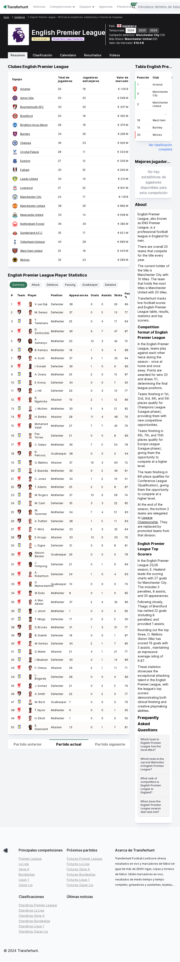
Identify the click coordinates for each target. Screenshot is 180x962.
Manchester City (147, 35)
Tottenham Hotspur (32, 241)
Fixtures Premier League (84, 858)
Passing (70, 284)
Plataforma (125, 6)
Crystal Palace (29, 151)
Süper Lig (25, 885)
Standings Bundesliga (34, 921)
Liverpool (26, 187)
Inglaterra (129, 26)
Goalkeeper (90, 284)
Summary (18, 284)
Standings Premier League (38, 905)
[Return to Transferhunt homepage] (16, 7)
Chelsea (25, 143)
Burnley (25, 134)
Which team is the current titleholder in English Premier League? (152, 764)
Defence (52, 284)
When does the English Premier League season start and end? (150, 807)
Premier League (30, 858)
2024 (153, 30)
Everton (25, 160)
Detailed (110, 284)
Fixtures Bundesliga (81, 874)
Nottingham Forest (32, 223)
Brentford (26, 116)
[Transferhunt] (9, 850)
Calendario (68, 55)
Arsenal (25, 89)
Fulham (24, 169)
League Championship (74, 39)
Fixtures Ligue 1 (78, 880)
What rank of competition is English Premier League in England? (150, 785)
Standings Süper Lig (33, 931)
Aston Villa (27, 98)
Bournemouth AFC (32, 107)
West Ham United (31, 250)
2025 (142, 30)
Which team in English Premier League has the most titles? (150, 744)
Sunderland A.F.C (31, 232)
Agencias (106, 6)
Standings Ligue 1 (31, 926)
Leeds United (29, 178)
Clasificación (42, 55)
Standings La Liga (31, 910)
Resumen (18, 55)
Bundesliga (27, 874)
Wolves (25, 259)
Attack (36, 284)
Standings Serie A (32, 915)
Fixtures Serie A (78, 869)
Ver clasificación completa (160, 147)
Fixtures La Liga (78, 864)
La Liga (24, 864)
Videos (114, 55)
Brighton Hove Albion (34, 125)
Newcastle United (31, 214)
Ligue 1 (24, 880)
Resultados (92, 55)
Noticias (39, 6)
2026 (130, 30)
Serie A (24, 869)
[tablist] (90, 55)
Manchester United (138, 39)
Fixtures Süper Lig (80, 885)
